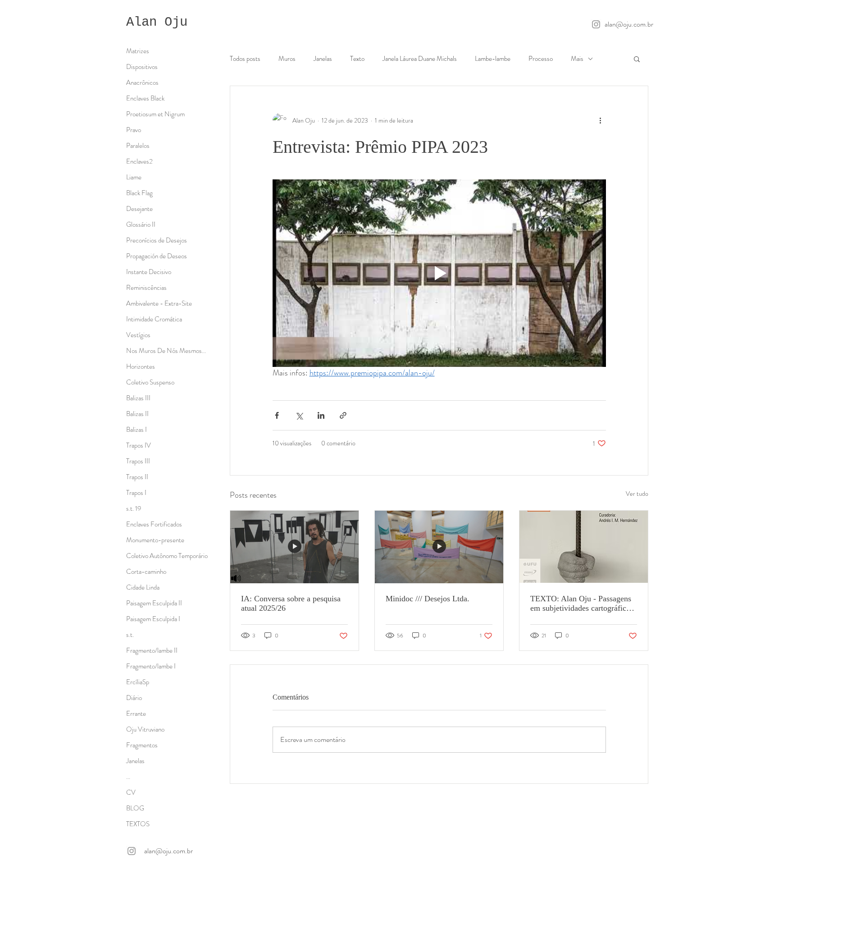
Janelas (323, 59)
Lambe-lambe (492, 59)
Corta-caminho (146, 572)
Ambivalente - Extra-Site (159, 303)
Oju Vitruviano (145, 729)
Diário (134, 698)
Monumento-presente (155, 540)
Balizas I (136, 430)
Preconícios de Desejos (156, 240)
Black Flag (139, 193)
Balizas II (137, 414)
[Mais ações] (600, 120)
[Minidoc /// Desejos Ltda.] (439, 547)
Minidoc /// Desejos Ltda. (427, 598)
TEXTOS (138, 824)
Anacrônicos (142, 82)
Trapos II (137, 477)
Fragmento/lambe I (151, 666)
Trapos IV (138, 445)
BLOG (135, 808)
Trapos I (136, 493)
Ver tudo (637, 493)
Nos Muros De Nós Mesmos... (166, 351)
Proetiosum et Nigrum (155, 114)
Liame (133, 177)
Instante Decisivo (148, 272)
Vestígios (138, 335)
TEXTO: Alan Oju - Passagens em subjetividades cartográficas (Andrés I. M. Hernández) (581, 603)
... (128, 777)
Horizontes (140, 366)
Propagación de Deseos (156, 256)
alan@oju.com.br (629, 24)
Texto (357, 59)
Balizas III (138, 398)
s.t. (130, 635)
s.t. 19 (133, 508)
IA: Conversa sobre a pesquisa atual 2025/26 (291, 603)
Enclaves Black (145, 98)
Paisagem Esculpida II (154, 603)
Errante (136, 713)
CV (131, 792)
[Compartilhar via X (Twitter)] (299, 415)
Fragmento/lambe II (152, 650)
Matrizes (137, 51)
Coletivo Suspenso (150, 382)
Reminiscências (146, 288)
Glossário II (140, 224)
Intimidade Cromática (154, 319)
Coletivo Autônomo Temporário (167, 556)
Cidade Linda (142, 587)
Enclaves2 (139, 161)
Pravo (133, 130)
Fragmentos (142, 745)
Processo (540, 59)
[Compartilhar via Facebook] (277, 415)
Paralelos (138, 146)
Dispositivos (142, 67)
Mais (577, 59)
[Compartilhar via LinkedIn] (321, 415)
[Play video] (439, 273)
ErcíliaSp (137, 682)
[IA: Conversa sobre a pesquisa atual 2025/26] (294, 547)
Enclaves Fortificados (154, 524)
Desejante (139, 209)
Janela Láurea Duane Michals (419, 59)
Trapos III (138, 461)
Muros (287, 59)
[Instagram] (596, 24)
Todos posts (245, 59)
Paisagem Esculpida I (153, 619)
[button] (637, 58)
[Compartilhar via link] (343, 415)
